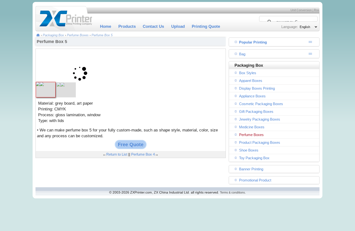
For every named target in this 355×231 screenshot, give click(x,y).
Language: (289, 27)
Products (127, 26)
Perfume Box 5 (102, 35)
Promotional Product (255, 180)
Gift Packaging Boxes (256, 111)
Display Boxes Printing (257, 88)
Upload (178, 26)
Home (105, 26)
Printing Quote (206, 26)
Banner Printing (251, 169)
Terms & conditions (232, 192)
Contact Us (153, 26)
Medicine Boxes (251, 127)
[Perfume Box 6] (66, 84)
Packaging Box (53, 35)
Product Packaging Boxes (259, 142)
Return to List (116, 154)
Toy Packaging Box (254, 158)
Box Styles (247, 73)
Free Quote (130, 144)
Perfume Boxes (78, 35)
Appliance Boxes (252, 96)
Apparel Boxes (250, 81)
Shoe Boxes (248, 150)
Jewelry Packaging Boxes (259, 119)
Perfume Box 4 (143, 154)
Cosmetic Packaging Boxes (261, 104)
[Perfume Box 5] (45, 84)
